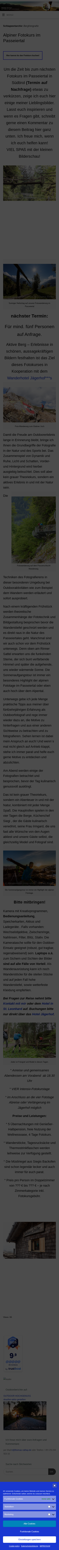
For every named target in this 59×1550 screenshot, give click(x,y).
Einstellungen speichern (29, 1539)
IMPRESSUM (45, 1546)
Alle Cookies (29, 1523)
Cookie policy (14, 1546)
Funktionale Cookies (29, 1531)
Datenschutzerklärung (29, 1546)
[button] (54, 1485)
